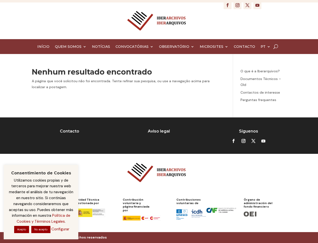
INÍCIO (43, 47)
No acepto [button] (40, 229)
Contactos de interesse (260, 92)
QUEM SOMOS (68, 47)
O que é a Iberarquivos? (260, 71)
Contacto (69, 131)
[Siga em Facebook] (228, 5)
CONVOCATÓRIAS (132, 47)
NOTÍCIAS (101, 47)
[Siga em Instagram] (237, 5)
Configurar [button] (60, 229)
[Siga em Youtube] (257, 5)
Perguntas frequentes (258, 100)
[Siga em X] (247, 5)
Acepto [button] (21, 229)
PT (263, 47)
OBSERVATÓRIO (174, 47)
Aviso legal (159, 131)
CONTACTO (244, 47)
